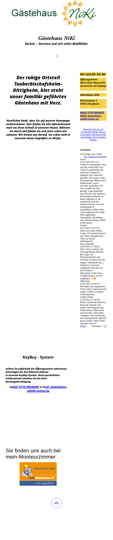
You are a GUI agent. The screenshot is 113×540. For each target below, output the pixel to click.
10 (105, 326)
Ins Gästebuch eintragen (95, 156)
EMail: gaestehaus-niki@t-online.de (91, 117)
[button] (56, 503)
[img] (56, 14)
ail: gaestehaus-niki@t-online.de (47, 389)
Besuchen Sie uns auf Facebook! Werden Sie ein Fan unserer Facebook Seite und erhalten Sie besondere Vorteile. (93, 134)
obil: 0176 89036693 (25, 387)
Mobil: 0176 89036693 (92, 112)
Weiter (83, 326)
